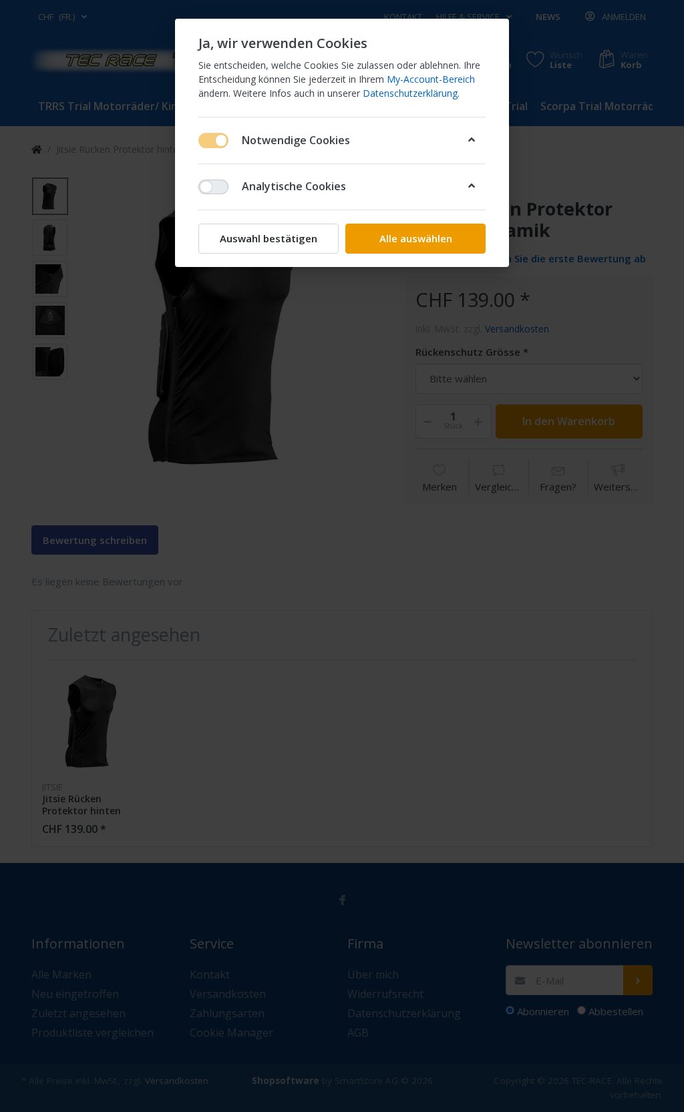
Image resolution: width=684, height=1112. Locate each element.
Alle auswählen (415, 238)
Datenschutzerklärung (410, 93)
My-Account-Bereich (431, 79)
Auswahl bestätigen (268, 238)
